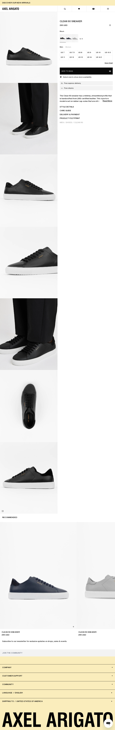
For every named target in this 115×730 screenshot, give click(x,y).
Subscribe (57, 405)
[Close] (77, 343)
